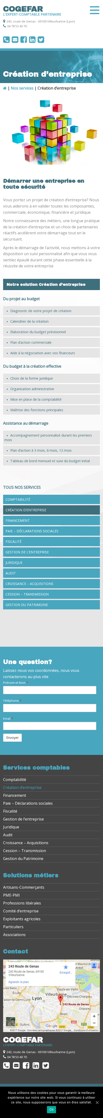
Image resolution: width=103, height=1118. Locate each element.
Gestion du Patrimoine (27, 604)
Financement (18, 520)
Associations (14, 934)
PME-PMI (11, 895)
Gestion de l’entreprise (27, 552)
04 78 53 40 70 (17, 26)
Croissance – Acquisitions (29, 583)
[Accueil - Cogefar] (5, 88)
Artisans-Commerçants (23, 887)
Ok (51, 1109)
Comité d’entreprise (21, 911)
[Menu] (94, 10)
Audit (11, 573)
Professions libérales (22, 903)
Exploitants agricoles (21, 918)
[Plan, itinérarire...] (51, 1030)
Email (8, 718)
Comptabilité (18, 499)
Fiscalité (14, 541)
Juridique (14, 562)
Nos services (22, 88)
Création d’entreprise (26, 510)
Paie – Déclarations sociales (32, 531)
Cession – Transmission (27, 594)
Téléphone (12, 700)
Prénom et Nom (15, 682)
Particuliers (13, 926)
